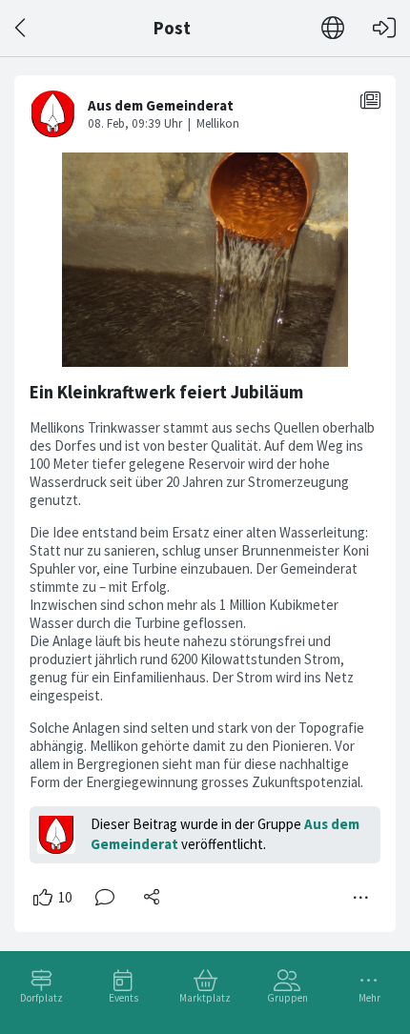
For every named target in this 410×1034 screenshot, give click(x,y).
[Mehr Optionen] (361, 898)
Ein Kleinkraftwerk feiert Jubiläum (166, 392)
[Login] (384, 28)
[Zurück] (21, 28)
